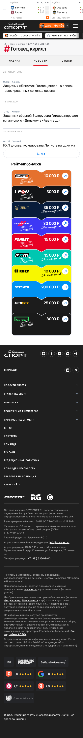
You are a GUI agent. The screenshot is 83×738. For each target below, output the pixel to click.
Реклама (10, 452)
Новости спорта (15, 385)
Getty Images (12, 600)
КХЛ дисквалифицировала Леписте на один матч (40, 145)
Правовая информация (20, 476)
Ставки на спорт (15, 393)
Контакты (11, 436)
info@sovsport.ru (59, 542)
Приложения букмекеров (21, 411)
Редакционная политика (21, 460)
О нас (8, 428)
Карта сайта (12, 484)
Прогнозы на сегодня (19, 419)
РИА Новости (30, 600)
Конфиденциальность (19, 468)
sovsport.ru (30, 589)
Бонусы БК (11, 402)
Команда (10, 444)
